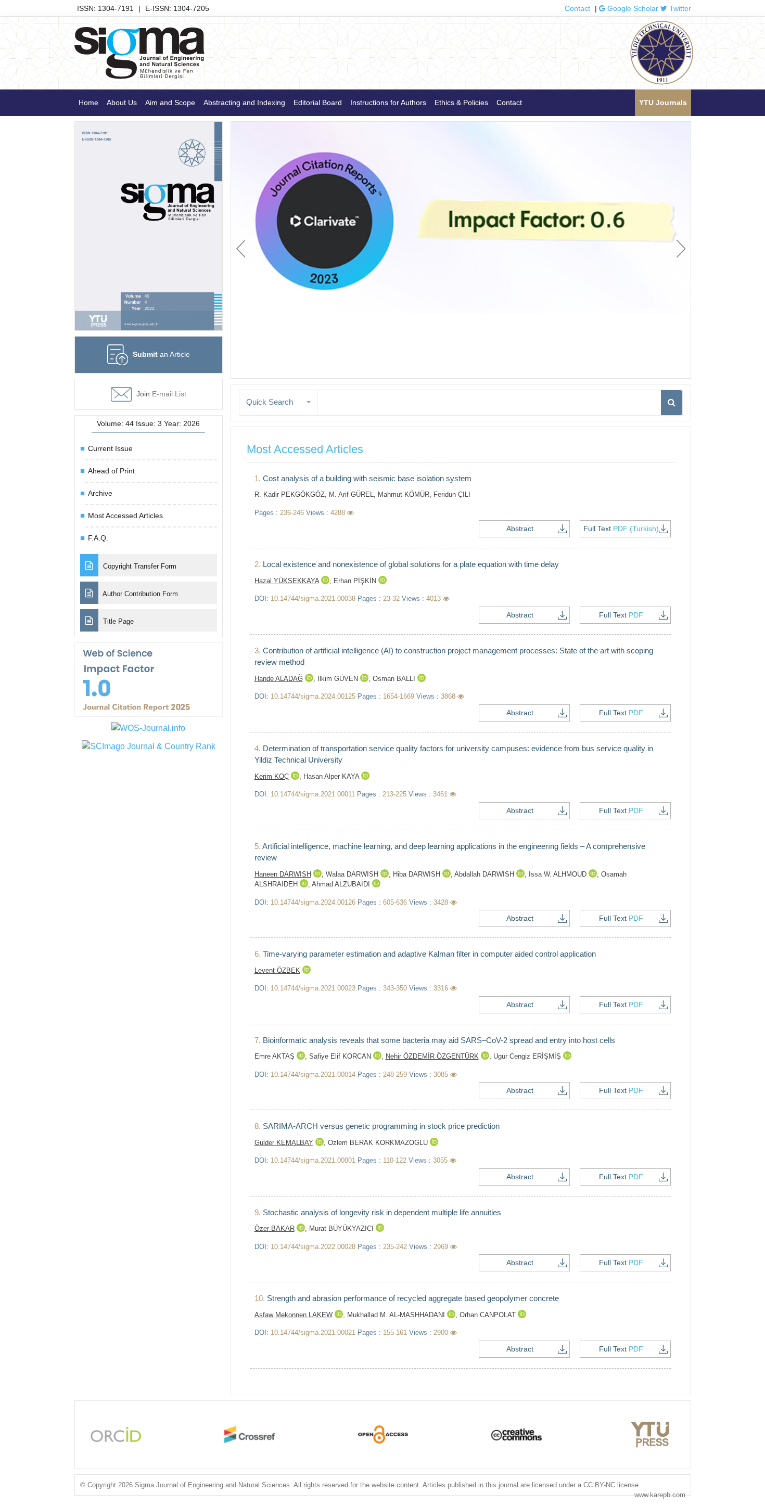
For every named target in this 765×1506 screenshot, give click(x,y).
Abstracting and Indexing (244, 102)
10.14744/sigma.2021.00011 (313, 794)
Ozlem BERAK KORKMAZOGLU (379, 1143)
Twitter (679, 8)
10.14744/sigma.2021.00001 (313, 1160)
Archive (100, 493)
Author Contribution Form (139, 594)
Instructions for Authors (388, 102)
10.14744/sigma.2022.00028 (313, 1247)
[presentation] (240, 249)
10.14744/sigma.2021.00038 (313, 598)
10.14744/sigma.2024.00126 (313, 902)
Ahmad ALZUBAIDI (342, 884)
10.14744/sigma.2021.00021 (313, 1332)
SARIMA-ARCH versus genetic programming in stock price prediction (377, 1126)
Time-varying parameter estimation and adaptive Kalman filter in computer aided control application (425, 953)
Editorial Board (318, 102)
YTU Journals (663, 102)
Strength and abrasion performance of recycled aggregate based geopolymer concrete (406, 1298)
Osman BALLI (395, 679)
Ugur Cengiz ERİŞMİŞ (528, 1056)
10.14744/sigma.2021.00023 (313, 988)
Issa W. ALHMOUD (559, 874)
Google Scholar (631, 8)
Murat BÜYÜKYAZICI (342, 1228)
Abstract (519, 528)
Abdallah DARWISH (485, 874)
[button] (278, 402)
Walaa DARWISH (353, 874)
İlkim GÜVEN (338, 679)
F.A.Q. (98, 538)
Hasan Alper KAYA (332, 776)
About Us (122, 102)
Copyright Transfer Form (138, 566)
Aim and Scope (170, 102)
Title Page (117, 621)
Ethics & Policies (461, 102)
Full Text (621, 528)
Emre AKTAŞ (275, 1056)
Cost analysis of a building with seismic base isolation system (362, 478)
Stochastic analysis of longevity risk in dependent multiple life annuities (377, 1212)
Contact (577, 8)
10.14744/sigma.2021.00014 (313, 1074)
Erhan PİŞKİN (356, 581)
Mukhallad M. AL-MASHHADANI (397, 1315)
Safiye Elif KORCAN (341, 1056)
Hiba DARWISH (417, 874)
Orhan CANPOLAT (489, 1315)
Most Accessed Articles (125, 515)
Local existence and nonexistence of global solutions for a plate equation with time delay (406, 564)
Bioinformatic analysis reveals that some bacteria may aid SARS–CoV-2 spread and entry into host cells (434, 1040)
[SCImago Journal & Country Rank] (148, 745)
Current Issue (110, 448)
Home (88, 102)
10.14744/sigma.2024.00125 (313, 696)
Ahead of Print (111, 471)
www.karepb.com (659, 1495)
